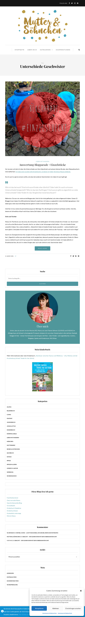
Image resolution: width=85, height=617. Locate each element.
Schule (9, 457)
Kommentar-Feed (13, 581)
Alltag (9, 407)
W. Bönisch (10, 533)
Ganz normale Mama (13, 500)
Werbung (10, 472)
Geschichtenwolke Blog (14, 503)
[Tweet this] (73, 256)
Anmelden (10, 573)
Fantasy (9, 418)
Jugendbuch (11, 422)
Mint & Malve (11, 516)
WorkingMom (11, 476)
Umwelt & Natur (12, 468)
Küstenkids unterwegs (14, 513)
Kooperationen (63, 50)
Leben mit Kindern (42, 161)
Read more (42, 248)
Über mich (32, 50)
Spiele (9, 460)
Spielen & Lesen (12, 464)
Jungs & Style (11, 426)
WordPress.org (12, 584)
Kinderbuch (11, 430)
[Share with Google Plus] (76, 256)
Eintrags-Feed (11, 577)
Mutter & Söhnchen (13, 536)
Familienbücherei (12, 498)
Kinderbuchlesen (12, 511)
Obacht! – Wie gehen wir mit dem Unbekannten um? (39, 536)
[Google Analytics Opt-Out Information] (2, 611)
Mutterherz (11, 445)
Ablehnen (55, 608)
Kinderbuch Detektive (14, 508)
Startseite (19, 50)
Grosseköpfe (11, 505)
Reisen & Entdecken (13, 449)
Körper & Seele (12, 434)
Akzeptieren (39, 608)
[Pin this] (78, 256)
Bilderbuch (11, 411)
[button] (81, 591)
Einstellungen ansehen (73, 608)
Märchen (10, 441)
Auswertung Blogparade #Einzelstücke (42, 165)
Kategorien (45, 50)
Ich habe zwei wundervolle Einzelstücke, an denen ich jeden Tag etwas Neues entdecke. (43, 172)
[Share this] (70, 256)
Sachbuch (10, 453)
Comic (9, 414)
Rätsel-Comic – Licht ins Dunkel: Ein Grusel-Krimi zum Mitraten (37, 533)
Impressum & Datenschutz (49, 613)
